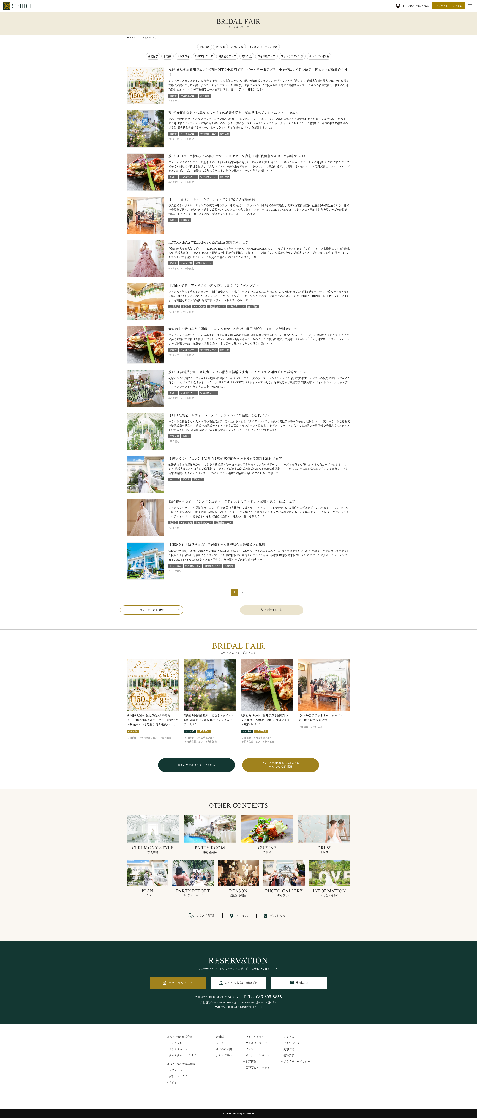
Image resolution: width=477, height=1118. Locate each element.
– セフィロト (174, 1070)
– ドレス (219, 1043)
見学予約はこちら (271, 609)
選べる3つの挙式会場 (179, 1036)
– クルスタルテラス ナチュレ (184, 1055)
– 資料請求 (287, 1055)
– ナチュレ (173, 1082)
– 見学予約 (287, 1049)
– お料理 (219, 1036)
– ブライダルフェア (255, 1043)
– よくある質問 (290, 1043)
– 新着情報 (249, 1061)
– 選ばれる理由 (223, 1049)
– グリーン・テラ (177, 1076)
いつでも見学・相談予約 (241, 982)
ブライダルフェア (180, 982)
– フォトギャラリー (255, 1036)
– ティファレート (177, 1043)
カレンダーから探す (152, 609)
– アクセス (287, 1036)
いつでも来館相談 (280, 765)
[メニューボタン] (469, 6)
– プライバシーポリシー (295, 1061)
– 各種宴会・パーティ (256, 1067)
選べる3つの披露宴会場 (181, 1064)
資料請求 (302, 982)
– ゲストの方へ (223, 1055)
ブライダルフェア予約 (450, 6)
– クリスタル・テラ (178, 1049)
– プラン (248, 1049)
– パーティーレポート (256, 1055)
